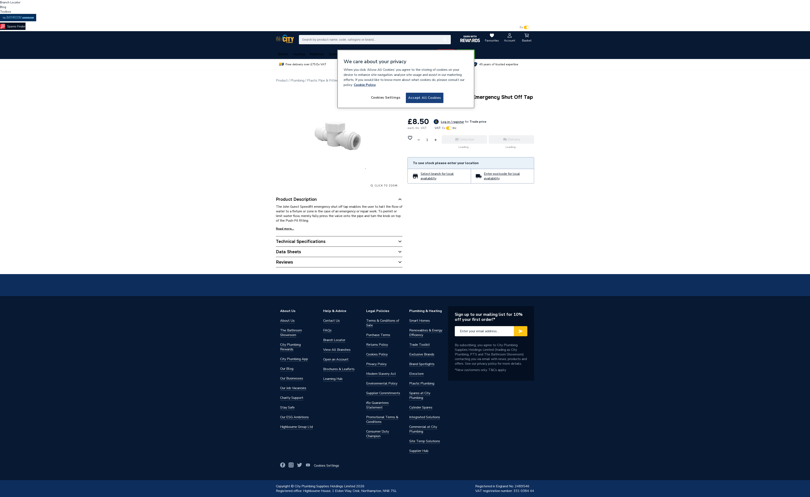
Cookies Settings (386, 97)
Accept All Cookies (424, 97)
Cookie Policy (365, 85)
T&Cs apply (497, 370)
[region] (405, 79)
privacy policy (487, 363)
